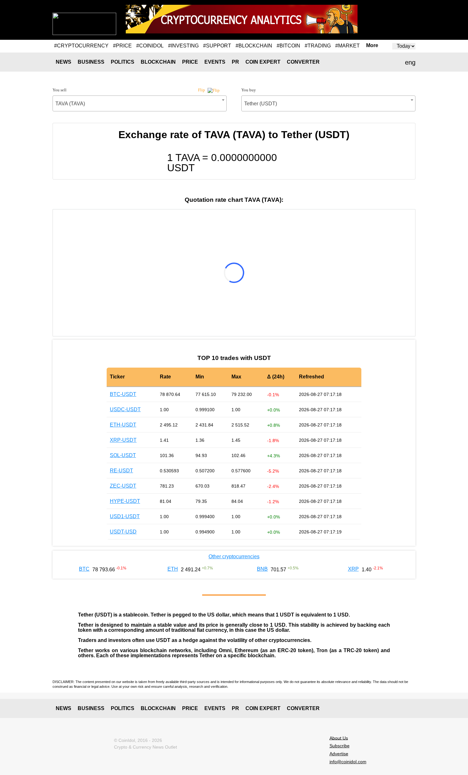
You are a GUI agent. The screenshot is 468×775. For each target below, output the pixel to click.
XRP (353, 569)
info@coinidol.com (348, 761)
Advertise (339, 753)
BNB (262, 569)
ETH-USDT (123, 424)
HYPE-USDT (125, 501)
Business (91, 62)
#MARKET (347, 45)
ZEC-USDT (123, 486)
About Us (339, 737)
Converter (303, 62)
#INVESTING (183, 45)
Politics (122, 62)
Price (190, 62)
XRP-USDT (123, 440)
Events (214, 62)
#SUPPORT (217, 45)
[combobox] (140, 103)
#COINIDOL (150, 45)
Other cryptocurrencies (234, 556)
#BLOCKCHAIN (254, 45)
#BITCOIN (288, 45)
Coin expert (262, 62)
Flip (202, 90)
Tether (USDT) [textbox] (260, 103)
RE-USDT (121, 470)
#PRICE (122, 45)
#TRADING (318, 45)
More (372, 45)
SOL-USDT (123, 455)
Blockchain (158, 62)
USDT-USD (123, 531)
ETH (172, 569)
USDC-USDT (125, 409)
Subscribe (340, 745)
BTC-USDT (123, 394)
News (63, 62)
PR (235, 62)
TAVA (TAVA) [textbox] (70, 103)
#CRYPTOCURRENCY (81, 45)
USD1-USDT (125, 516)
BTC (84, 569)
